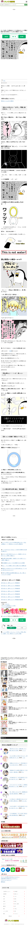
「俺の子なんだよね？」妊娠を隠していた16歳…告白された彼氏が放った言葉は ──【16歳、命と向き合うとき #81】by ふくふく (17, 687)
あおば (23, 815)
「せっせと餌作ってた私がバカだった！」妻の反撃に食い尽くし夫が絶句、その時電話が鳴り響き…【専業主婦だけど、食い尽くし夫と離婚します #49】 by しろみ (17, 666)
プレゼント (16, 913)
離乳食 (4, 906)
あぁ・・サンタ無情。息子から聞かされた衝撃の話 (14, 565)
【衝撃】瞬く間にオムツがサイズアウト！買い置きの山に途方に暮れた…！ (17, 708)
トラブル (17, 632)
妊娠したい (16, 893)
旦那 (15, 911)
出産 (4, 898)
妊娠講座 (4, 893)
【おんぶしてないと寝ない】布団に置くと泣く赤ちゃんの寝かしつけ (17, 730)
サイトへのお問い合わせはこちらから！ (10, 877)
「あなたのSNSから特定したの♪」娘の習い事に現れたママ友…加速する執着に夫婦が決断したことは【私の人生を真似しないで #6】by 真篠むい (17, 695)
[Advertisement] (14, 18)
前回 (10, 351)
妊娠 (4, 896)
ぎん (4, 80)
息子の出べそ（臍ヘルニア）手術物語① (10, 583)
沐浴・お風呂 (16, 903)
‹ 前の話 (6, 36)
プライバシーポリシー (6, 880)
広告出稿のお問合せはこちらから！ (9, 878)
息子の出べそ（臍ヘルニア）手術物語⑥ (10, 596)
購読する (4, 737)
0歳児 (15, 898)
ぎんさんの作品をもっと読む (9, 605)
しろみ (23, 757)
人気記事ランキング (6, 891)
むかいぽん (24, 800)
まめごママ (24, 786)
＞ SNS (21, 627)
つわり (15, 896)
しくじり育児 (5, 607)
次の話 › (22, 36)
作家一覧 (14, 36)
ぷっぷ (23, 793)
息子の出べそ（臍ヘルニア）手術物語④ (10, 591)
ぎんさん (7, 604)
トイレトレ (12, 632)
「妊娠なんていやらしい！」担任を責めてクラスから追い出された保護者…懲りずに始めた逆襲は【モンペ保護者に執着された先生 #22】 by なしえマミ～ (17, 673)
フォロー (4, 616)
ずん (23, 772)
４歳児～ (5, 633)
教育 (4, 908)
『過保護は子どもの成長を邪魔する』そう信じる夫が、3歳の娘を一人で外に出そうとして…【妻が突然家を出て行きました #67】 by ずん (17, 681)
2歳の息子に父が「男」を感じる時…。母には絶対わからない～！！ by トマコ (17, 716)
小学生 (21, 632)
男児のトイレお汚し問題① (7, 101)
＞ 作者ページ (11, 627)
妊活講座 (15, 891)
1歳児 (4, 901)
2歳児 (15, 901)
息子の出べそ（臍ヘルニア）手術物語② (10, 585)
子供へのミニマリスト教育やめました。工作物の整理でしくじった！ (17, 701)
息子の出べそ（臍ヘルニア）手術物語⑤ (10, 594)
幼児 (15, 906)
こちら (3, 659)
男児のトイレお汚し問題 (15, 633)
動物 (4, 913)
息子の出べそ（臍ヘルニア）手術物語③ (10, 588)
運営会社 (3, 881)
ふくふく (24, 750)
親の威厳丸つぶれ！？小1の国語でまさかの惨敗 (13, 563)
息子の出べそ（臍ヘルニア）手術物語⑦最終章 (12, 599)
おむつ (4, 903)
